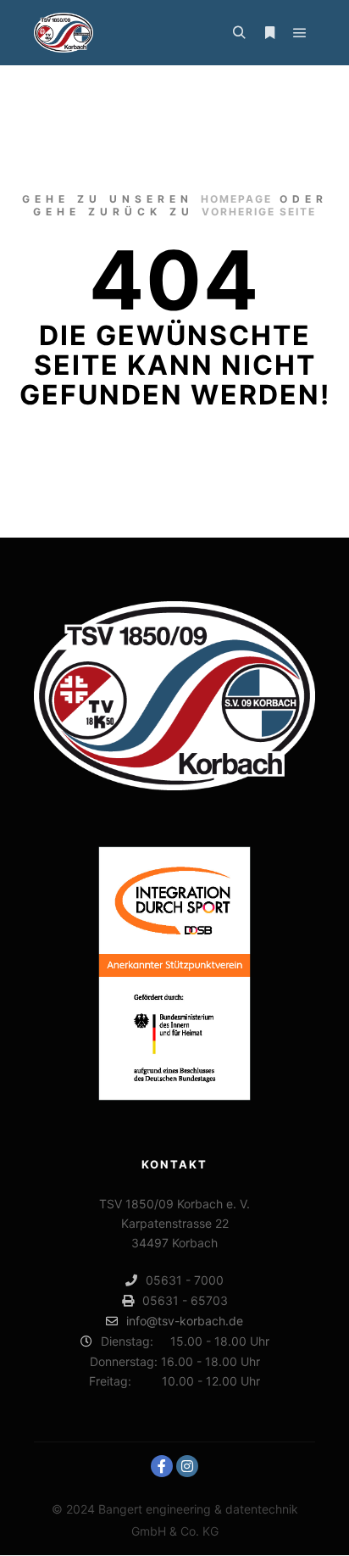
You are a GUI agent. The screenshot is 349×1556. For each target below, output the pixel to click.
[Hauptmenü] (300, 33)
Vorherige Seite (259, 211)
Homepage (236, 198)
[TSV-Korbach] (63, 32)
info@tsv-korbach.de (184, 1320)
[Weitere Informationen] (269, 33)
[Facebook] (162, 1466)
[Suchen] (239, 33)
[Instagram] (187, 1466)
